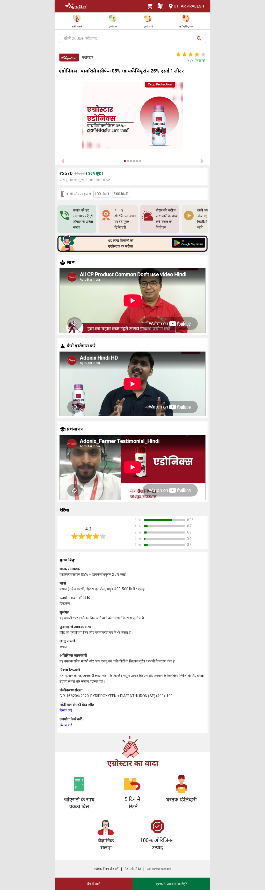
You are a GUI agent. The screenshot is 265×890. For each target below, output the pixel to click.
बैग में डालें (93, 884)
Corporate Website (159, 869)
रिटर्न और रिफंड (132, 869)
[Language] (160, 6)
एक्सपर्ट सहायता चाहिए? (171, 884)
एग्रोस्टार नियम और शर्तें (106, 869)
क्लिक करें (66, 710)
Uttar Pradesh (189, 6)
